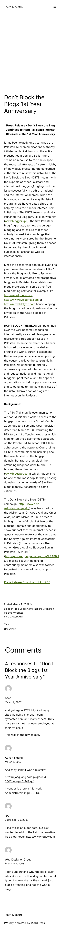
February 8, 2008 (14, 863)
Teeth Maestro (13, 7)
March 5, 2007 (13, 761)
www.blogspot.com (17, 473)
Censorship (10, 628)
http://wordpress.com (18, 295)
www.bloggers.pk (16, 221)
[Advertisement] (30, 56)
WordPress (38, 923)
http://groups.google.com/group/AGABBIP (32, 556)
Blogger (8, 608)
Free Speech (21, 608)
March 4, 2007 (13, 702)
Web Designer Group (18, 859)
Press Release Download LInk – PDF (27, 582)
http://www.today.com (40, 836)
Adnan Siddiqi (14, 757)
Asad (8, 698)
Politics (8, 612)
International (36, 608)
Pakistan (49, 608)
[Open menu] (55, 7)
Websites (18, 612)
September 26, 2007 (16, 819)
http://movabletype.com (19, 304)
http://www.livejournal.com (21, 299)
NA (7, 815)
